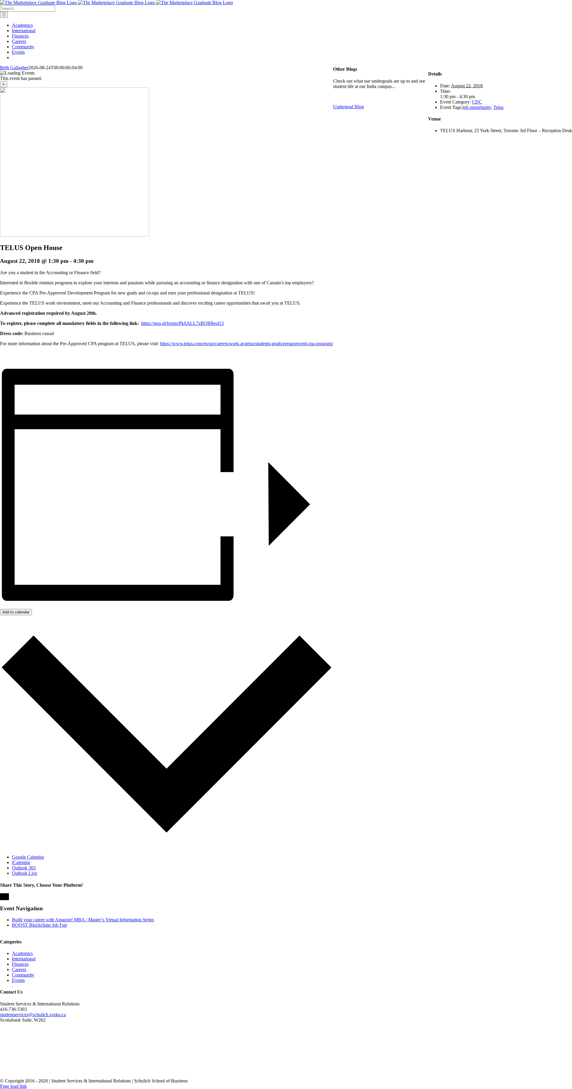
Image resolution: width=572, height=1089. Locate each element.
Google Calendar (28, 857)
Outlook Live (24, 873)
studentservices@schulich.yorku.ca (33, 1014)
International (23, 958)
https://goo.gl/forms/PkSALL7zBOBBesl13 (182, 323)
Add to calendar (15, 612)
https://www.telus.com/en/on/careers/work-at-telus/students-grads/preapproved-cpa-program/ (246, 343)
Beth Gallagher (14, 67)
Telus (498, 107)
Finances (20, 964)
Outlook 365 (24, 867)
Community (23, 974)
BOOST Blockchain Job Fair (39, 925)
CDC (477, 101)
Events (18, 980)
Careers (19, 969)
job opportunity (476, 107)
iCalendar (21, 862)
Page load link (13, 1086)
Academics (22, 953)
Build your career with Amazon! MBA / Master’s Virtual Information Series (83, 919)
